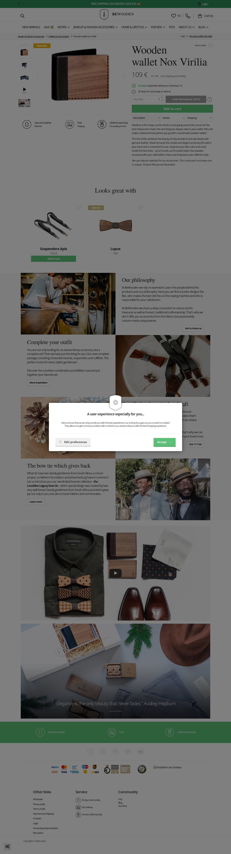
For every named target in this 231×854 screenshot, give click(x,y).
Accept (162, 442)
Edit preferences (75, 442)
